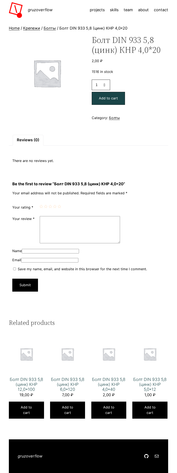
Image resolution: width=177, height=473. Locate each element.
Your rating (22, 207)
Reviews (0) (28, 140)
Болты (50, 28)
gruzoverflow (40, 10)
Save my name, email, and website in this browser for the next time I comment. (82, 269)
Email (16, 260)
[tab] (28, 140)
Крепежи (31, 28)
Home (14, 28)
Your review (23, 219)
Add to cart (108, 98)
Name (17, 251)
